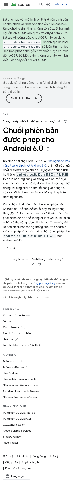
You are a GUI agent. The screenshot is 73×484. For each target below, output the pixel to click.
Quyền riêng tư (31, 462)
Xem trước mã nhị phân (17, 333)
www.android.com (14, 424)
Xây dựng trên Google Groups (21, 391)
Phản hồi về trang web (18, 468)
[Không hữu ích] (65, 121)
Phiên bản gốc (11, 339)
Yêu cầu (7, 321)
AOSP (6, 113)
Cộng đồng (39, 456)
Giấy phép (11, 462)
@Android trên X (13, 361)
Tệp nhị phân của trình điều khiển (22, 345)
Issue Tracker (10, 442)
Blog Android (11, 373)
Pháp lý (54, 456)
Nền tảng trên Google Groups (20, 385)
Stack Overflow (12, 436)
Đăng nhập (62, 4)
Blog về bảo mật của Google (19, 379)
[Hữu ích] (60, 121)
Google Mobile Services (17, 430)
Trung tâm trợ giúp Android (19, 412)
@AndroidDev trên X (15, 367)
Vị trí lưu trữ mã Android (17, 315)
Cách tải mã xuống (14, 327)
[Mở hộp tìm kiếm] (41, 4)
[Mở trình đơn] (6, 4)
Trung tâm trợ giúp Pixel (17, 418)
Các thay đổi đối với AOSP (27, 60)
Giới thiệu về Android (16, 456)
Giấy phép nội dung (44, 283)
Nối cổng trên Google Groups (20, 397)
